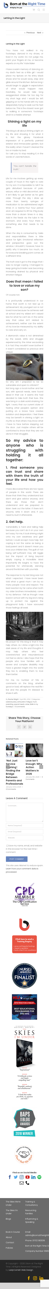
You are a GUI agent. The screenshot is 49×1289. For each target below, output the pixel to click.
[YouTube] (28, 1180)
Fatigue (29, 702)
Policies (9, 1251)
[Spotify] (39, 1180)
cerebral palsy (11, 702)
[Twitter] (16, 1180)
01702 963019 (38, 1243)
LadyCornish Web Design (21, 1273)
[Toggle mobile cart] (34, 9)
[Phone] (28, 1186)
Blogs (8, 1222)
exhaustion (21, 702)
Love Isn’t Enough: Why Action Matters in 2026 (14, 767)
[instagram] (35, 1281)
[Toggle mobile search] (39, 9)
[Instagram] (22, 1180)
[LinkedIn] (33, 1180)
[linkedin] (41, 1281)
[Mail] (22, 1186)
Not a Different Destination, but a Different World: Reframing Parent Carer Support (34, 774)
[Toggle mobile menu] (44, 9)
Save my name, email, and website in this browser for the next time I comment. (24, 852)
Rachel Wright (13, 699)
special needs (19, 704)
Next (39, 32)
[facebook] (29, 1281)
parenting (9, 704)
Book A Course (13, 1235)
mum (35, 702)
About (9, 1240)
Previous (31, 32)
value (27, 704)
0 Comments (20, 707)
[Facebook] (10, 1180)
